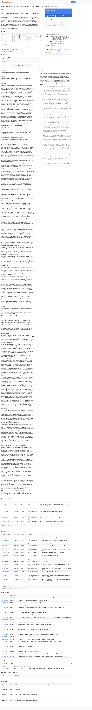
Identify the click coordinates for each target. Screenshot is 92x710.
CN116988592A (5, 622)
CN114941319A (5, 549)
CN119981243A (5, 644)
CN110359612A (5, 636)
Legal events (63, 49)
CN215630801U (5, 521)
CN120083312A (5, 582)
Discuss (64, 52)
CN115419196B (5, 634)
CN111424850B (5, 602)
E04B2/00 (5, 47)
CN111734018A (5, 605)
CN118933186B (5, 641)
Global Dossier (59, 52)
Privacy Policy (56, 708)
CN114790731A (5, 545)
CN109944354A (5, 511)
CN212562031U (5, 653)
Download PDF (51, 15)
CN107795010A (5, 612)
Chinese (54, 19)
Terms (51, 708)
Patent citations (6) (52, 49)
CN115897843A (5, 555)
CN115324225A (5, 552)
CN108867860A (5, 617)
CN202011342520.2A (6, 668)
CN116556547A (5, 561)
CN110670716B (5, 656)
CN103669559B (5, 600)
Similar (65, 15)
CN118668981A (5, 575)
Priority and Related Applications (57, 50)
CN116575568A (5, 564)
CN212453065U (5, 646)
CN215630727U (5, 651)
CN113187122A (5, 540)
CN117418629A (5, 571)
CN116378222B (5, 607)
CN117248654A (5, 568)
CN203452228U (5, 619)
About (30, 708)
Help (62, 708)
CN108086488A (5, 627)
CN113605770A (5, 614)
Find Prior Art (59, 15)
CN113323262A (5, 631)
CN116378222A (5, 557)
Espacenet (54, 52)
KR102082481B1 (5, 513)
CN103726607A (5, 504)
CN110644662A (5, 624)
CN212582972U (5, 517)
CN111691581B (5, 597)
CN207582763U (5, 648)
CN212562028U (5, 629)
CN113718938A (5, 543)
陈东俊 (54, 21)
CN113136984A (5, 537)
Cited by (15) (58, 49)
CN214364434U (5, 639)
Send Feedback (37, 708)
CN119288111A (5, 579)
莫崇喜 (51, 21)
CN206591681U (5, 507)
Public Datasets (45, 708)
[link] (21, 48)
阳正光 (57, 21)
